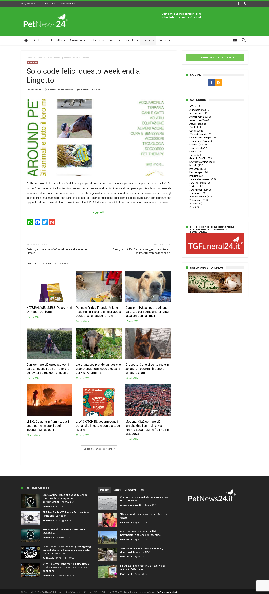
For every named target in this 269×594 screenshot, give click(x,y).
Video (192, 203)
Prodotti (194, 175)
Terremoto (195, 193)
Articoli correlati (39, 263)
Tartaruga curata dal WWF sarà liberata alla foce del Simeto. (57, 248)
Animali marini (196, 116)
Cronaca (193, 144)
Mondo (193, 165)
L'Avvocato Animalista (200, 161)
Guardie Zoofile (197, 158)
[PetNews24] (45, 12)
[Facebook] (238, 4)
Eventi (39, 57)
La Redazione (49, 3)
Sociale (193, 186)
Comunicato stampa (200, 137)
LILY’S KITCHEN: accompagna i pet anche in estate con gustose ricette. (98, 425)
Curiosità (194, 147)
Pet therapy (195, 172)
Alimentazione (197, 109)
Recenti (117, 489)
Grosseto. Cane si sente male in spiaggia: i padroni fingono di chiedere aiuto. (147, 368)
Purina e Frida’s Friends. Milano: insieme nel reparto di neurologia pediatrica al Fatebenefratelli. (98, 311)
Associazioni (196, 120)
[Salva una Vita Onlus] (215, 274)
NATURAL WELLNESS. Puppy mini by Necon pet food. (49, 309)
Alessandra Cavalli (130, 505)
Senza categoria (197, 182)
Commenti (130, 489)
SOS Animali (195, 189)
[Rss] (245, 4)
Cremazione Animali (200, 141)
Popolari (104, 489)
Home (29, 57)
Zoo (191, 206)
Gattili (192, 154)
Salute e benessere (199, 179)
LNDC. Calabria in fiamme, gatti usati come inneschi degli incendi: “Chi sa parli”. (48, 425)
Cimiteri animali (197, 134)
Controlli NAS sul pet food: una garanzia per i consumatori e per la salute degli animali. (147, 311)
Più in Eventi (62, 263)
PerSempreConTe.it (167, 592)
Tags (141, 489)
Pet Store (194, 168)
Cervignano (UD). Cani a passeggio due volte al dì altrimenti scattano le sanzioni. (142, 248)
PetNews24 (35, 89)
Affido (192, 106)
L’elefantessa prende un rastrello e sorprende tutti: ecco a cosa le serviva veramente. (98, 368)
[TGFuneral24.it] (215, 233)
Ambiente (194, 113)
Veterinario (195, 200)
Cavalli (193, 130)
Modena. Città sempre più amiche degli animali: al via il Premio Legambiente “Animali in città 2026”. (147, 427)
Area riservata (67, 3)
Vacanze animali (197, 196)
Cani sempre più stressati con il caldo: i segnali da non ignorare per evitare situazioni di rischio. (48, 368)
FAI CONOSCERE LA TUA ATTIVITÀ (215, 57)
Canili (192, 127)
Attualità (194, 123)
